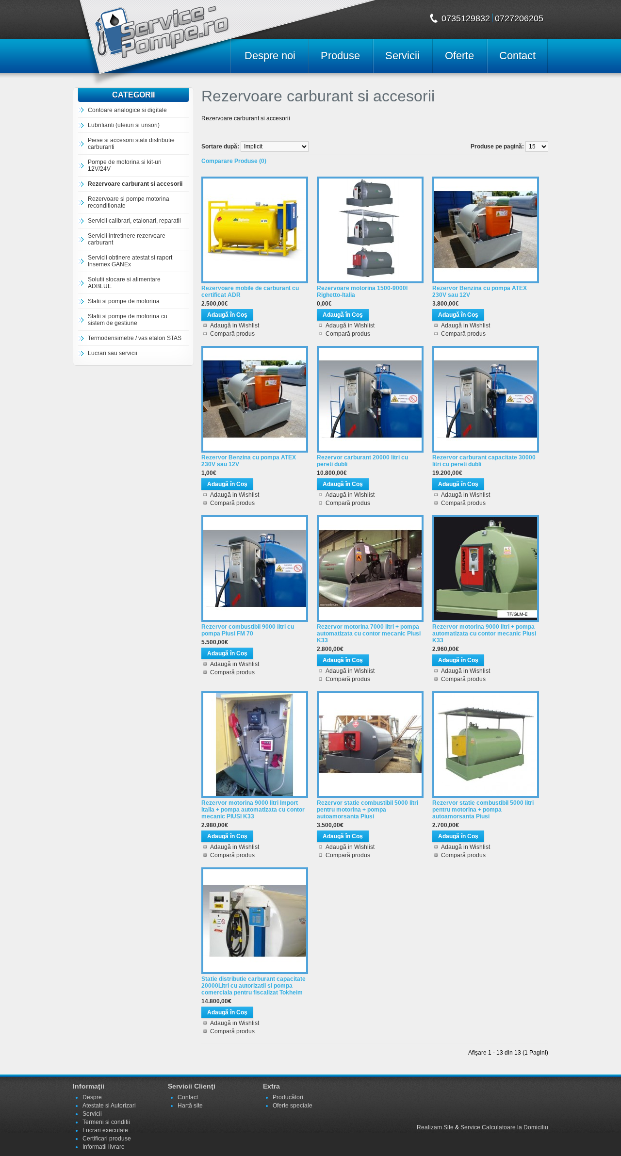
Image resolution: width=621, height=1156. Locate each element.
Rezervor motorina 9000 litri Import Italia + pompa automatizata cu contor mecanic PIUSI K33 (253, 809)
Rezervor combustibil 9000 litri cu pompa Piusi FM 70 (247, 630)
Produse (340, 55)
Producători (288, 1097)
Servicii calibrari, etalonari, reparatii (134, 220)
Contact (517, 55)
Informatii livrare (103, 1146)
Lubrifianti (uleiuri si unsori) (124, 125)
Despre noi (270, 55)
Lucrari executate (105, 1130)
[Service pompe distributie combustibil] (151, 36)
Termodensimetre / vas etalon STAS (134, 338)
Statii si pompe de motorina (124, 301)
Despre (92, 1097)
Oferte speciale (292, 1105)
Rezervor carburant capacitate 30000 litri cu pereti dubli (484, 461)
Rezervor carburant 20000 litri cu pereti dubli (362, 461)
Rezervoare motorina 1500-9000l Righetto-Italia (362, 291)
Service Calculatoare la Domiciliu (504, 1127)
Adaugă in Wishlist (234, 325)
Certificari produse (106, 1138)
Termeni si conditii (106, 1122)
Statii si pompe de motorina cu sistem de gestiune (127, 319)
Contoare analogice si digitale (127, 110)
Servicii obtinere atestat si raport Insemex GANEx (130, 261)
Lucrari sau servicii (112, 353)
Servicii (402, 55)
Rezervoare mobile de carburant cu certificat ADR (250, 291)
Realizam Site (435, 1127)
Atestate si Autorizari (109, 1105)
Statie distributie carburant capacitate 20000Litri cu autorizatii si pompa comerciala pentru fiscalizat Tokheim (253, 986)
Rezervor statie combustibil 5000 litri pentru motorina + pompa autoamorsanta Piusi (367, 809)
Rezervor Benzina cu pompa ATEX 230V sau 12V (479, 291)
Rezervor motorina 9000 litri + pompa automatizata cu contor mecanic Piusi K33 (484, 633)
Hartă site (190, 1105)
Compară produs (232, 333)
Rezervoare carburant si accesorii (135, 183)
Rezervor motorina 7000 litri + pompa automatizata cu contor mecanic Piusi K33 (369, 633)
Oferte (459, 55)
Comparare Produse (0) (233, 161)
